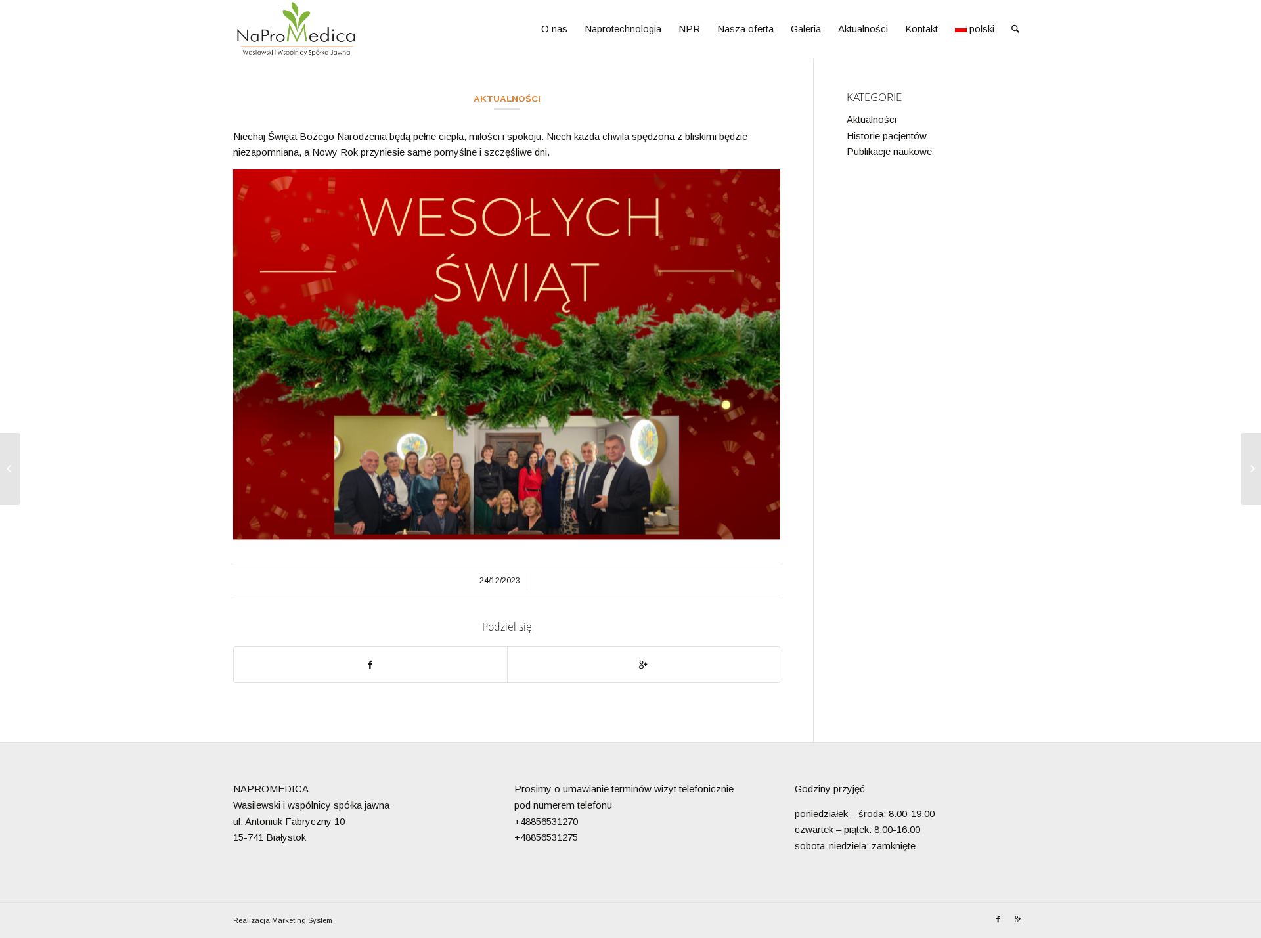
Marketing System (302, 920)
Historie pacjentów (887, 135)
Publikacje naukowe (889, 151)
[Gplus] (1018, 919)
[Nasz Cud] (10, 469)
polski (981, 28)
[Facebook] (998, 919)
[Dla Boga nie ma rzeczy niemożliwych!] (1251, 469)
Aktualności (507, 99)
